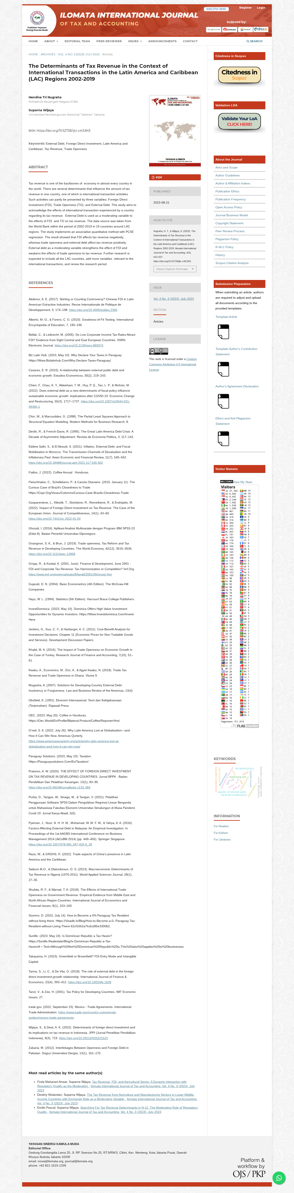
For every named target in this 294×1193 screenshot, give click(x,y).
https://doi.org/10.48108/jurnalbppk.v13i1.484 (59, 787)
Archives (48, 54)
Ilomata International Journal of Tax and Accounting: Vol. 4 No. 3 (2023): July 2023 (105, 1112)
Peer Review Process (229, 231)
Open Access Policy (228, 207)
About (50, 41)
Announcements (162, 41)
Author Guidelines (227, 175)
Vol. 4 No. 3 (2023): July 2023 (78, 54)
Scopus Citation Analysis (232, 263)
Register (245, 7)
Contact (190, 41)
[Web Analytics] (226, 482)
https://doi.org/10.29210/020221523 (83, 1038)
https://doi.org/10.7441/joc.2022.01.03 (54, 518)
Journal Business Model (231, 215)
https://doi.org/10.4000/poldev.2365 (93, 310)
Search (256, 41)
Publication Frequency (230, 199)
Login (261, 7)
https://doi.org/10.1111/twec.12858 (52, 554)
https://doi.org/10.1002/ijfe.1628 (89, 982)
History (220, 255)
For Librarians (222, 839)
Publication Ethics (227, 191)
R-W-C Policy (224, 247)
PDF (158, 177)
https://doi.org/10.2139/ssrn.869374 (79, 345)
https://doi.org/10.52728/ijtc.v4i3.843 (63, 131)
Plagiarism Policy (226, 239)
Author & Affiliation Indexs (232, 183)
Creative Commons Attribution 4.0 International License (173, 364)
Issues (133, 41)
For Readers (221, 826)
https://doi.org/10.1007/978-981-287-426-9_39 (60, 844)
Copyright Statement (229, 223)
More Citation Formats (172, 269)
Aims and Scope (226, 167)
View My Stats (242, 482)
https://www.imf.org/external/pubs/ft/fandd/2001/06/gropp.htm (70, 574)
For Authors (221, 832)
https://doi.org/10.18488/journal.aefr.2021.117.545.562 (66, 462)
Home (33, 41)
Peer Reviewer (109, 41)
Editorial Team (77, 41)
